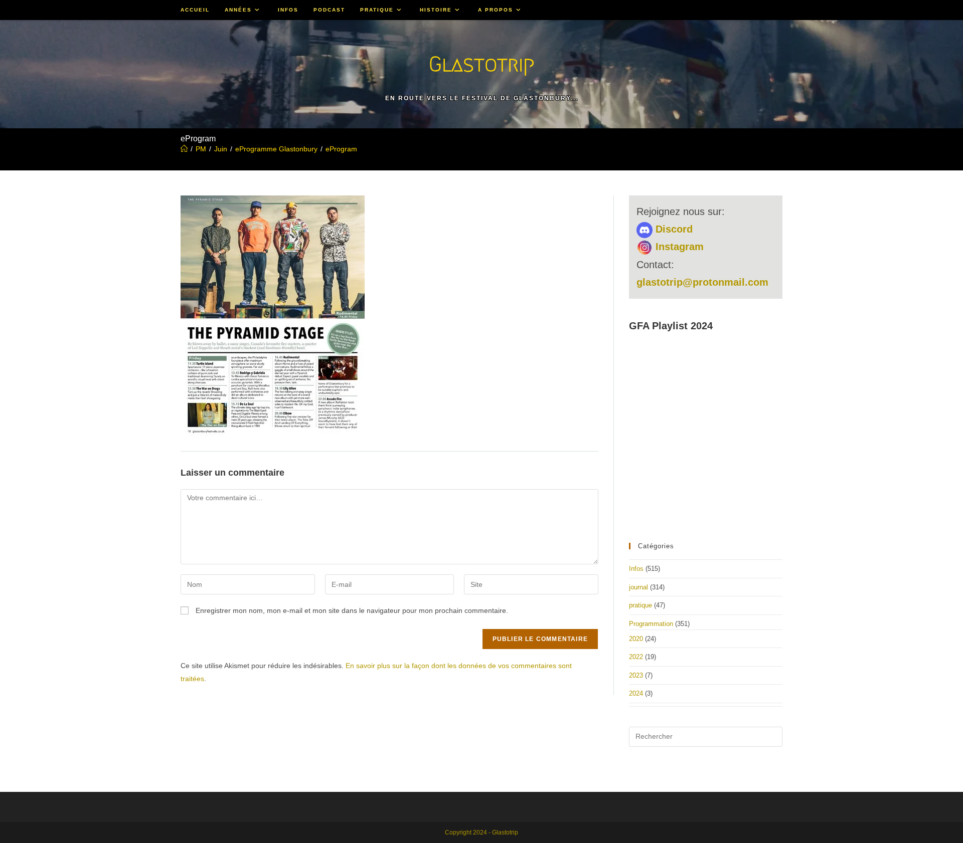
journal (638, 587)
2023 (636, 675)
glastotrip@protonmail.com (702, 282)
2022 (636, 657)
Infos (636, 568)
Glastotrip (481, 64)
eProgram (341, 149)
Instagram (678, 246)
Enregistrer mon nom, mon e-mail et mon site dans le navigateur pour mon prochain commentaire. (352, 610)
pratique (640, 605)
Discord (673, 229)
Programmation (651, 623)
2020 (636, 639)
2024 (636, 693)
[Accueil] (184, 149)
